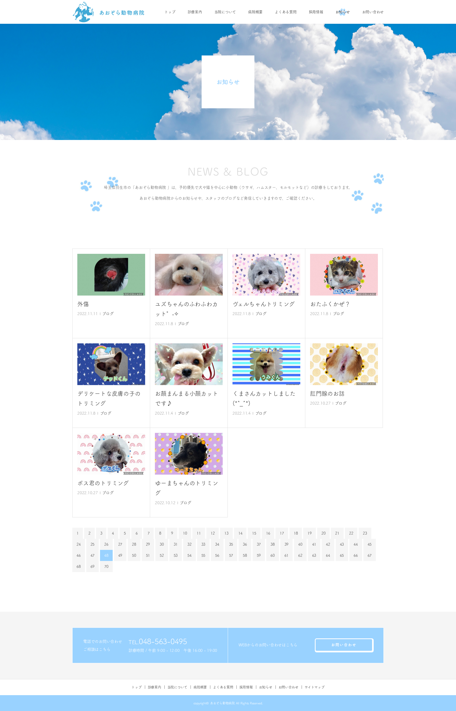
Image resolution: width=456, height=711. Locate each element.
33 (203, 544)
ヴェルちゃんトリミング (263, 304)
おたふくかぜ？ (330, 304)
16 (268, 533)
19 (309, 533)
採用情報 (316, 12)
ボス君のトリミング (103, 483)
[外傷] (111, 275)
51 (148, 555)
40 (300, 544)
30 (162, 544)
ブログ (107, 314)
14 (240, 533)
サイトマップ (315, 687)
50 (134, 555)
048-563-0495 (163, 641)
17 (282, 533)
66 (356, 555)
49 (120, 555)
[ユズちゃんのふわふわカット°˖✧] (189, 275)
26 (106, 544)
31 (176, 544)
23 (365, 533)
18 (296, 533)
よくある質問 (286, 12)
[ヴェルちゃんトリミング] (266, 275)
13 (226, 533)
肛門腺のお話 (327, 393)
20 (323, 533)
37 (259, 544)
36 (245, 544)
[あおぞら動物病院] (108, 12)
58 (245, 555)
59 (259, 555)
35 (231, 544)
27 (120, 544)
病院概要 (255, 12)
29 (148, 544)
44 (356, 544)
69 (93, 566)
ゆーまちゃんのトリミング (186, 488)
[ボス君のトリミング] (111, 454)
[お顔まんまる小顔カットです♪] (189, 364)
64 (328, 555)
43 (342, 544)
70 (106, 566)
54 (189, 555)
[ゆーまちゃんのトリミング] (189, 454)
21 (337, 533)
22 (351, 533)
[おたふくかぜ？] (344, 275)
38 (272, 544)
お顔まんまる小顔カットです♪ (186, 398)
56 (217, 555)
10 (185, 533)
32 (189, 544)
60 (272, 555)
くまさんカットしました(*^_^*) (263, 398)
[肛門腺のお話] (344, 364)
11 (199, 533)
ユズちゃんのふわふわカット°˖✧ (186, 309)
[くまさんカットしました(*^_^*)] (266, 364)
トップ (169, 12)
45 (370, 544)
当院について (225, 12)
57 (231, 555)
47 (93, 555)
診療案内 (195, 12)
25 (93, 544)
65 (342, 555)
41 (314, 544)
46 (79, 555)
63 (314, 555)
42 (328, 544)
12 (213, 533)
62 (300, 555)
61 (286, 555)
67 (370, 555)
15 (254, 533)
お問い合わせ (373, 12)
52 (162, 555)
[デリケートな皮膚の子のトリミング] (111, 364)
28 (134, 544)
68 (79, 566)
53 (176, 555)
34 (217, 544)
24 (79, 544)
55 (203, 555)
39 (286, 544)
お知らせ (342, 12)
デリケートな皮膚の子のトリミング (108, 398)
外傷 (83, 304)
